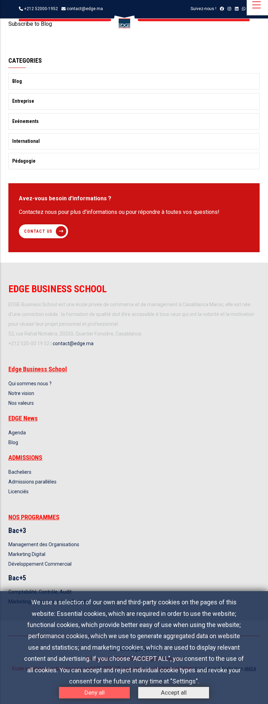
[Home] (124, 23)
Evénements (25, 121)
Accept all (174, 692)
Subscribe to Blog (30, 24)
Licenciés (18, 491)
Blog (17, 81)
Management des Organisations (43, 544)
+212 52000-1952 (41, 8)
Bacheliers (19, 472)
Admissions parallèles (32, 482)
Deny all (94, 692)
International (26, 141)
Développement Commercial (40, 564)
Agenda (17, 432)
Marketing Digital (26, 554)
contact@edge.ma (85, 8)
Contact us (38, 231)
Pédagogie (24, 161)
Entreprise (23, 101)
